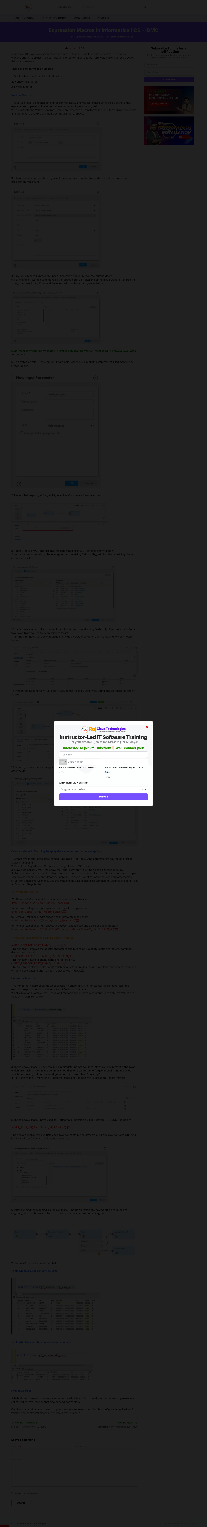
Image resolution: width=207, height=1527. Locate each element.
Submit (103, 796)
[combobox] (63, 762)
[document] (103, 763)
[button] (147, 727)
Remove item (142, 789)
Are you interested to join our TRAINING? (78, 767)
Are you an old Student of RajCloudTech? (124, 767)
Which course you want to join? (73, 782)
